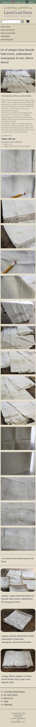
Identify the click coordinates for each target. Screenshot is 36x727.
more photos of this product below (16, 95)
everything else (7, 39)
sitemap (8, 704)
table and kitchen (8, 30)
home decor (6, 27)
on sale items (11, 694)
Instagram (18, 2)
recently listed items (14, 691)
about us (8, 698)
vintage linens (7, 144)
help (6, 701)
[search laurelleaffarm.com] (23, 21)
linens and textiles (8, 33)
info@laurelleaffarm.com (18, 722)
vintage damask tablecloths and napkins (16, 146)
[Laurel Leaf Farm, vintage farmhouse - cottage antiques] (18, 11)
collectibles (5, 36)
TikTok (31, 2)
